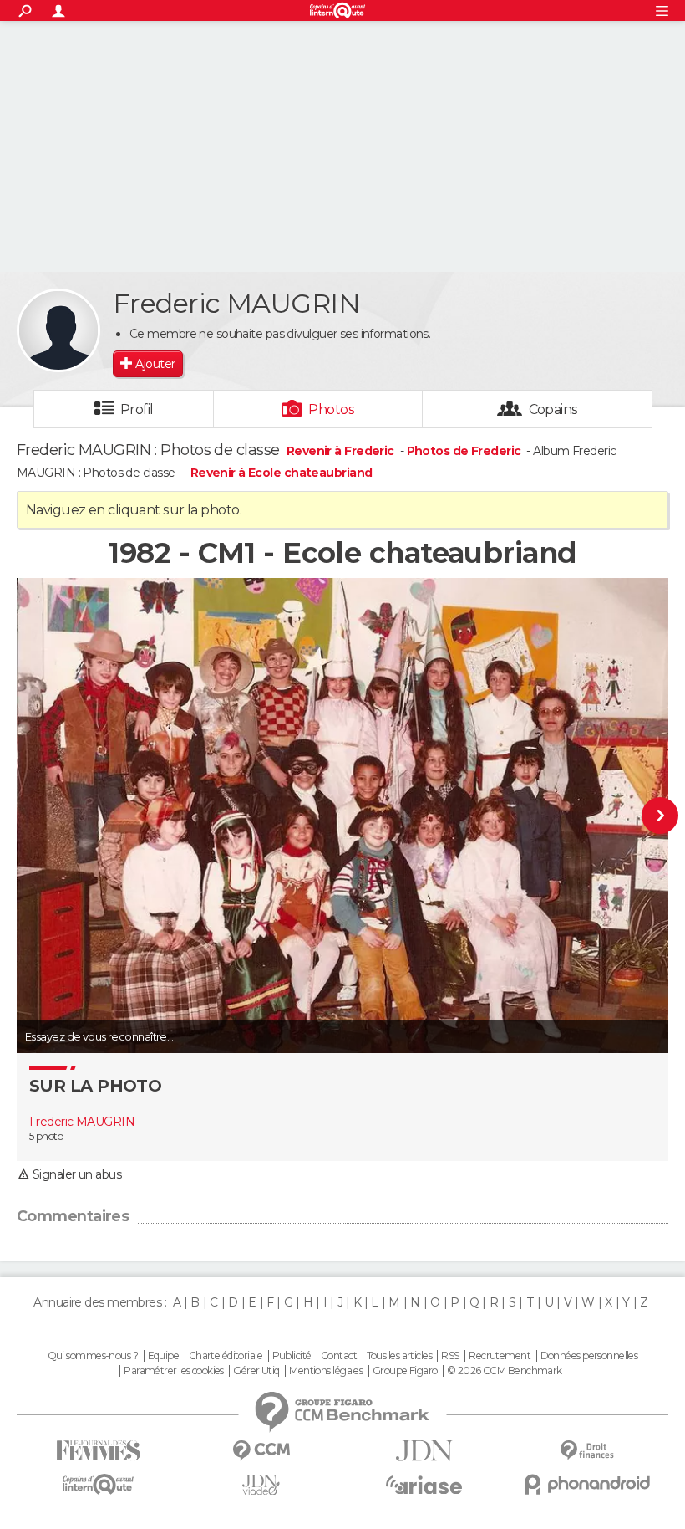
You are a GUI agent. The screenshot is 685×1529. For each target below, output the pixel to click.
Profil (137, 409)
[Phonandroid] (586, 1484)
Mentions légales (326, 1371)
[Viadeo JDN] (261, 1485)
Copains (553, 409)
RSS (450, 1356)
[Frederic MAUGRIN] (58, 330)
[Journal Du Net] (423, 1450)
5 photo (46, 1136)
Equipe (164, 1356)
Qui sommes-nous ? (93, 1356)
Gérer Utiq (256, 1371)
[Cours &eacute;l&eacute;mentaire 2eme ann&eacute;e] (630, 815)
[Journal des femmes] (98, 1450)
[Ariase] (423, 1484)
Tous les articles (399, 1356)
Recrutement (499, 1356)
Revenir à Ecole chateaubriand (281, 472)
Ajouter (155, 363)
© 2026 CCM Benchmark (504, 1371)
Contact (339, 1356)
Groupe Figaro (405, 1371)
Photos (331, 409)
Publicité (292, 1356)
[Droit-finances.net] (586, 1450)
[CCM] (261, 1450)
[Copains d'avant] (98, 1484)
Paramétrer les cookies (174, 1371)
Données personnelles (589, 1356)
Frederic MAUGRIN (81, 1121)
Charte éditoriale (225, 1356)
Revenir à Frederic (342, 450)
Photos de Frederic (464, 450)
